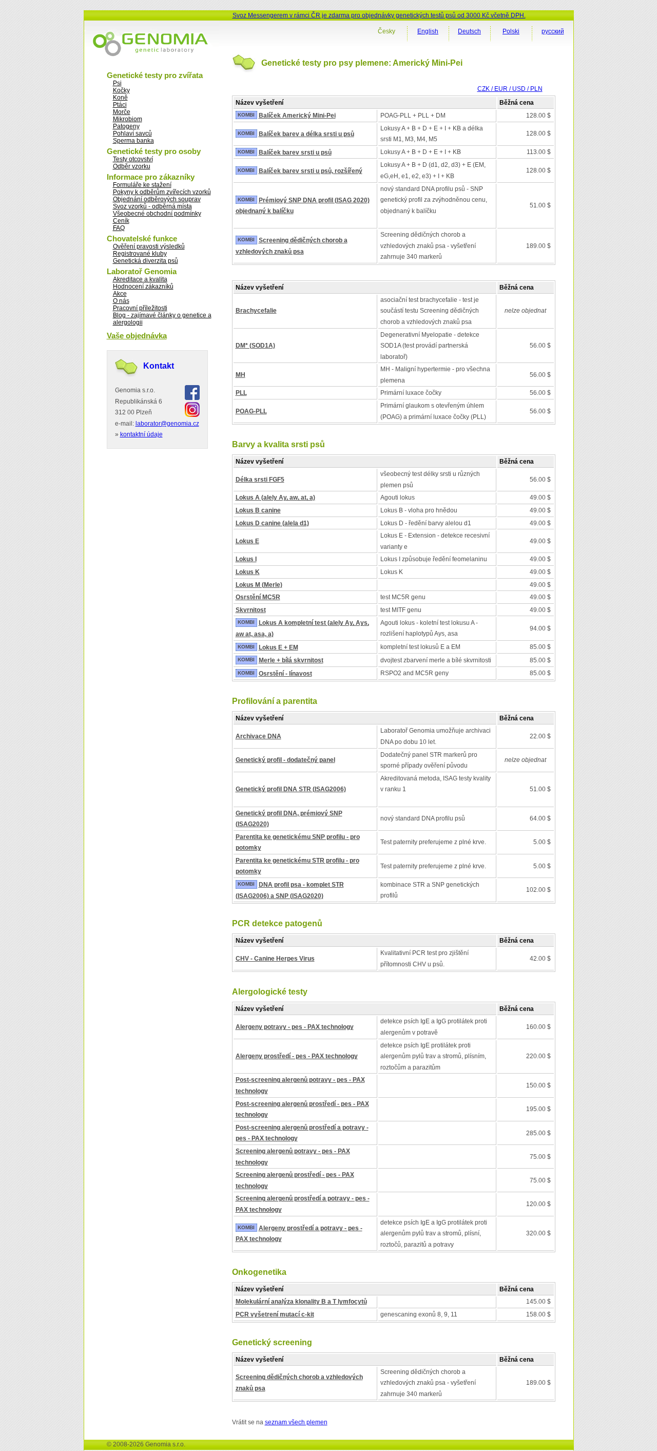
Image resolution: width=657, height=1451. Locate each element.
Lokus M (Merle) (259, 584)
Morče (121, 112)
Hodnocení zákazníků (143, 286)
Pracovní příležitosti (140, 308)
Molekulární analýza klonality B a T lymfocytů (301, 1301)
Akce (120, 293)
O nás (121, 300)
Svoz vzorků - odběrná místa (152, 206)
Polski (511, 31)
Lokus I (246, 559)
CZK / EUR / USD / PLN (510, 88)
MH (240, 374)
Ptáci (120, 104)
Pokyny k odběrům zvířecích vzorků (162, 192)
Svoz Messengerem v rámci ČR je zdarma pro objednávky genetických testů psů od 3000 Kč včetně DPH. (379, 15)
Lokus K (248, 572)
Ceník (121, 220)
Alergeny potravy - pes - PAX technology (295, 1026)
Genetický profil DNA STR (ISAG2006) (291, 789)
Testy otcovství (133, 159)
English (427, 31)
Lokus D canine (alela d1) (272, 523)
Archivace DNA (258, 736)
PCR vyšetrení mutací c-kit (275, 1314)
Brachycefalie (256, 310)
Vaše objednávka (137, 335)
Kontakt (158, 365)
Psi (117, 83)
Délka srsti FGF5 (260, 479)
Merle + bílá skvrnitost (291, 660)
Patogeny (126, 126)
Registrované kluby (140, 253)
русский (553, 31)
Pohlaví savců (132, 133)
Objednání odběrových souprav (157, 199)
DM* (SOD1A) (255, 345)
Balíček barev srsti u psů (295, 152)
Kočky (121, 90)
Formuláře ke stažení (142, 184)
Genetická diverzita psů (145, 260)
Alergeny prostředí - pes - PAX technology (297, 1056)
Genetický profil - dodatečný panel (285, 759)
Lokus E (247, 541)
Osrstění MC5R (258, 597)
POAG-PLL (251, 411)
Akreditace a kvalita (140, 279)
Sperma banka (133, 140)
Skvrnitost (251, 610)
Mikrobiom (127, 119)
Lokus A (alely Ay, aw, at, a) (275, 497)
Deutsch (469, 31)
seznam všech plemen (296, 1422)
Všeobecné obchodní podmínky (157, 213)
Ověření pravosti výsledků (149, 246)
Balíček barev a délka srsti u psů (306, 134)
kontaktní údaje (141, 434)
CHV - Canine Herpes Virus (275, 958)
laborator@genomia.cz (167, 423)
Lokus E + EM (278, 647)
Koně (120, 97)
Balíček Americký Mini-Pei (297, 115)
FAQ (119, 228)
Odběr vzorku (131, 166)
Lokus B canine (258, 510)
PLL (241, 392)
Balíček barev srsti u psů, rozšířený (310, 171)
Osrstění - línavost (285, 673)
